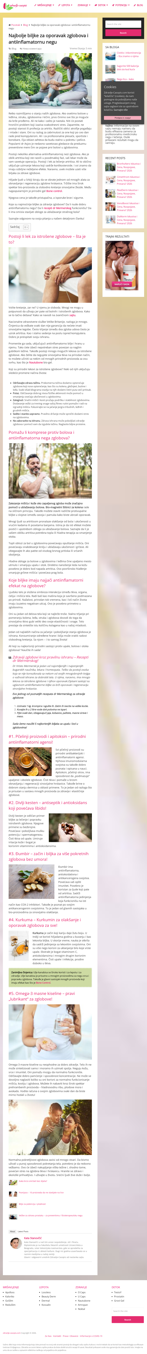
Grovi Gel (119, 1300)
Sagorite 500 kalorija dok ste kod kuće (128, 67)
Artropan (83, 1304)
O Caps (82, 1292)
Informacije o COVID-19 (91, 1336)
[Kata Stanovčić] (16, 1247)
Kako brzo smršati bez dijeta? (33, 1181)
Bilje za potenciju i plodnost (32, 1204)
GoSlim (9, 1300)
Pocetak (15, 25)
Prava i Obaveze (70, 1336)
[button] (24, 227)
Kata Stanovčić (33, 1238)
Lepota (65, 5)
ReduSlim (10, 1304)
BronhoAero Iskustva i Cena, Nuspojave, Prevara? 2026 (129, 167)
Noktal (81, 1309)
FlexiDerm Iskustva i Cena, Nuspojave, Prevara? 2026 (127, 194)
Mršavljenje (44, 5)
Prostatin (119, 1296)
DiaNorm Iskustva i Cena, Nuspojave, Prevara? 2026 (127, 220)
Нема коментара (32, 48)
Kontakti (57, 1336)
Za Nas (48, 1336)
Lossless (46, 1292)
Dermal (46, 1300)
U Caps (82, 1296)
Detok (101, 5)
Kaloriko (9, 1296)
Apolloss (9, 1292)
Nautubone (84, 1300)
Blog (139, 5)
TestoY (117, 1292)
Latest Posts (23, 1231)
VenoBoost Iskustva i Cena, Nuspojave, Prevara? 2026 (128, 207)
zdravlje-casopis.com (12, 1333)
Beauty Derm (49, 1296)
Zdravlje (82, 5)
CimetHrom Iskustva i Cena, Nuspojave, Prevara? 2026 (128, 180)
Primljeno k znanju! (123, 118)
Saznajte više (121, 109)
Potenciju (121, 5)
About (12, 1231)
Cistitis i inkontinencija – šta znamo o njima (129, 54)
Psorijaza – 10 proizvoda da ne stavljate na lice (41, 1192)
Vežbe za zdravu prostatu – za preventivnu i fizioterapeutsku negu (51, 1215)
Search (123, 33)
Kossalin (46, 1304)
